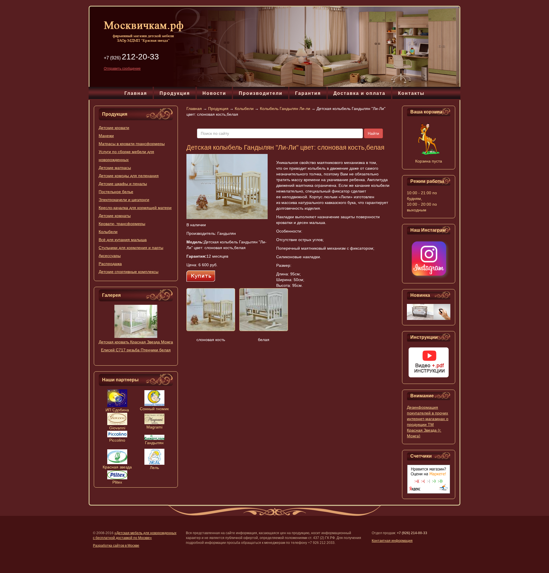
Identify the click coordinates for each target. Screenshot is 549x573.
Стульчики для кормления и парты (131, 247)
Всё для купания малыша (123, 239)
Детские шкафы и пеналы (123, 183)
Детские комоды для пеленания (129, 175)
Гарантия (308, 93)
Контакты (411, 93)
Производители (261, 93)
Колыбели (108, 231)
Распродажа (110, 263)
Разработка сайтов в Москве (116, 546)
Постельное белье (116, 191)
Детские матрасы (115, 167)
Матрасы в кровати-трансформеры (132, 143)
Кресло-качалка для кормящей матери (135, 207)
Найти (373, 133)
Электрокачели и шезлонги (124, 199)
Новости (214, 93)
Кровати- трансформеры (122, 223)
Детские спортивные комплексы (128, 271)
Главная (135, 93)
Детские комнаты (115, 215)
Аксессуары (110, 255)
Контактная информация (392, 541)
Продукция (175, 93)
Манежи (106, 135)
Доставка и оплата (359, 93)
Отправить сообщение (122, 69)
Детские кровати (114, 127)
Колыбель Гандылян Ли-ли (285, 108)
